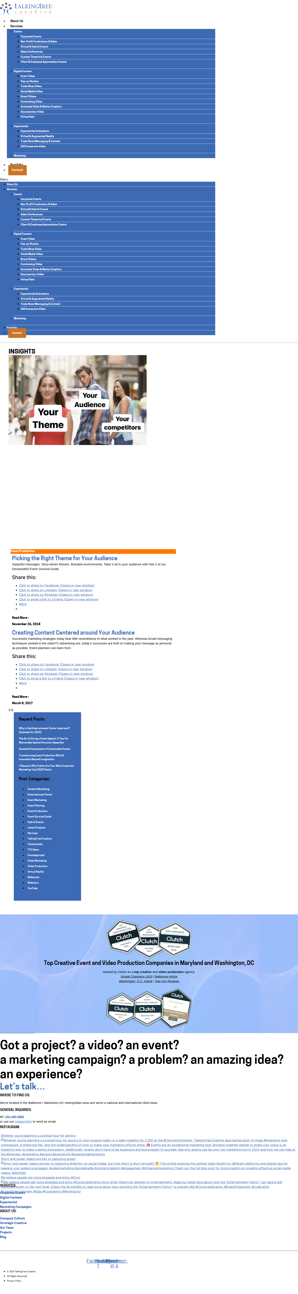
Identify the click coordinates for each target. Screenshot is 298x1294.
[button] (107, 179)
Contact (17, 170)
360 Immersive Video (33, 146)
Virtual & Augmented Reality (37, 136)
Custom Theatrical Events (36, 57)
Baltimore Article (166, 976)
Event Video (28, 76)
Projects (6, 1232)
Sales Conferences (32, 52)
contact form (23, 1121)
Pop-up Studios (30, 81)
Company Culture (12, 1218)
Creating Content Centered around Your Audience (73, 633)
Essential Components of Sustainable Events (44, 749)
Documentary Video (32, 112)
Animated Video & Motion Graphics (41, 107)
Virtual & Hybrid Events (34, 47)
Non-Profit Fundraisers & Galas (39, 41)
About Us (16, 21)
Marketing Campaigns (16, 1207)
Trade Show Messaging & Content (40, 141)
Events (18, 31)
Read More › (20, 618)
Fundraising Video (31, 102)
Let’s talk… (22, 1087)
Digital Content (23, 71)
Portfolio (12, 328)
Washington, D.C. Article (135, 981)
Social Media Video (32, 91)
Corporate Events (31, 36)
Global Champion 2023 (136, 976)
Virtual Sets (28, 117)
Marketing (20, 156)
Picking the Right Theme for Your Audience (64, 559)
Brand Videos (28, 96)
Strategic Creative (13, 1223)
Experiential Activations (35, 131)
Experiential (21, 126)
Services (16, 26)
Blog (3, 1237)
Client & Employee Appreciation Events (44, 62)
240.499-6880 (14, 1117)
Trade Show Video (31, 86)
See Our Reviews (167, 981)
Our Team (7, 1228)
